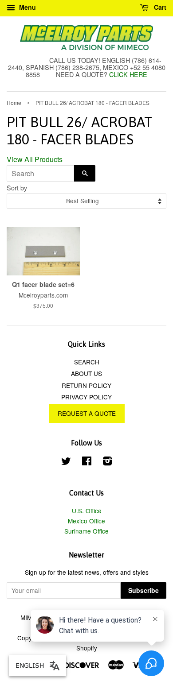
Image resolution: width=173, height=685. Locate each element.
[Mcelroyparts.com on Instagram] (107, 462)
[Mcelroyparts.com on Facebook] (87, 462)
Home (14, 102)
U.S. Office (87, 510)
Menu (26, 7)
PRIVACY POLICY (86, 396)
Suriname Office (86, 530)
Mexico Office (86, 520)
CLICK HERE (128, 74)
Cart (159, 7)
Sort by (17, 187)
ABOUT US (86, 373)
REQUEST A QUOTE (87, 413)
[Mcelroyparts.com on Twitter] (66, 462)
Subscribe (143, 590)
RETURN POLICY (86, 385)
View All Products (35, 159)
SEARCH (86, 361)
